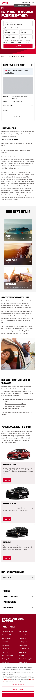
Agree (18, 694)
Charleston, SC (23, 638)
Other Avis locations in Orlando (15, 404)
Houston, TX (22, 635)
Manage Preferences (18, 684)
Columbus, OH (6, 635)
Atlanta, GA (5, 645)
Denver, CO (5, 648)
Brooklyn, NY (23, 631)
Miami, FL (22, 655)
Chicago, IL (22, 652)
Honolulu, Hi (5, 662)
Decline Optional (18, 689)
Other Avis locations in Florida (15, 406)
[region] (18, 680)
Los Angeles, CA (24, 648)
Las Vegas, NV (23, 642)
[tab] (6, 627)
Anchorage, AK (6, 638)
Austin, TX (5, 652)
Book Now (7, 480)
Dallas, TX (5, 642)
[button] (18, 230)
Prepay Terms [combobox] (7, 577)
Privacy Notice (7, 679)
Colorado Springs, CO (25, 659)
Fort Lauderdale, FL (8, 655)
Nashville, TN (23, 662)
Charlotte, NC (23, 645)
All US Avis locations (12, 408)
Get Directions (18, 117)
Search (19, 45)
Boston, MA (5, 659)
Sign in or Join (26, 2)
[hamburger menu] (33, 2)
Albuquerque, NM (7, 631)
